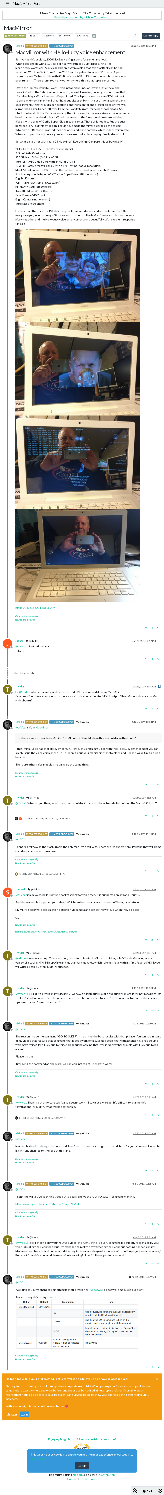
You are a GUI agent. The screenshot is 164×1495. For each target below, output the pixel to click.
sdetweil (20, 889)
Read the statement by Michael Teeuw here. (82, 17)
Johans (19, 640)
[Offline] (9, 48)
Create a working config (26, 616)
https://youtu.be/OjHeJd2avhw (35, 607)
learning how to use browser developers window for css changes (46, 931)
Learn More (38, 1458)
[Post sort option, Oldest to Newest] (135, 35)
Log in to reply (150, 35)
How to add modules (25, 619)
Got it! (82, 1466)
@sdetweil (35, 952)
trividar (19, 686)
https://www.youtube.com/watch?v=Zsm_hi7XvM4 (47, 1204)
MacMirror (42, 727)
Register (12, 1414)
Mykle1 (19, 45)
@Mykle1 (33, 640)
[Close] (157, 1378)
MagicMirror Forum (28, 3)
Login (24, 1414)
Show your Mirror (16, 35)
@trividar (84, 721)
